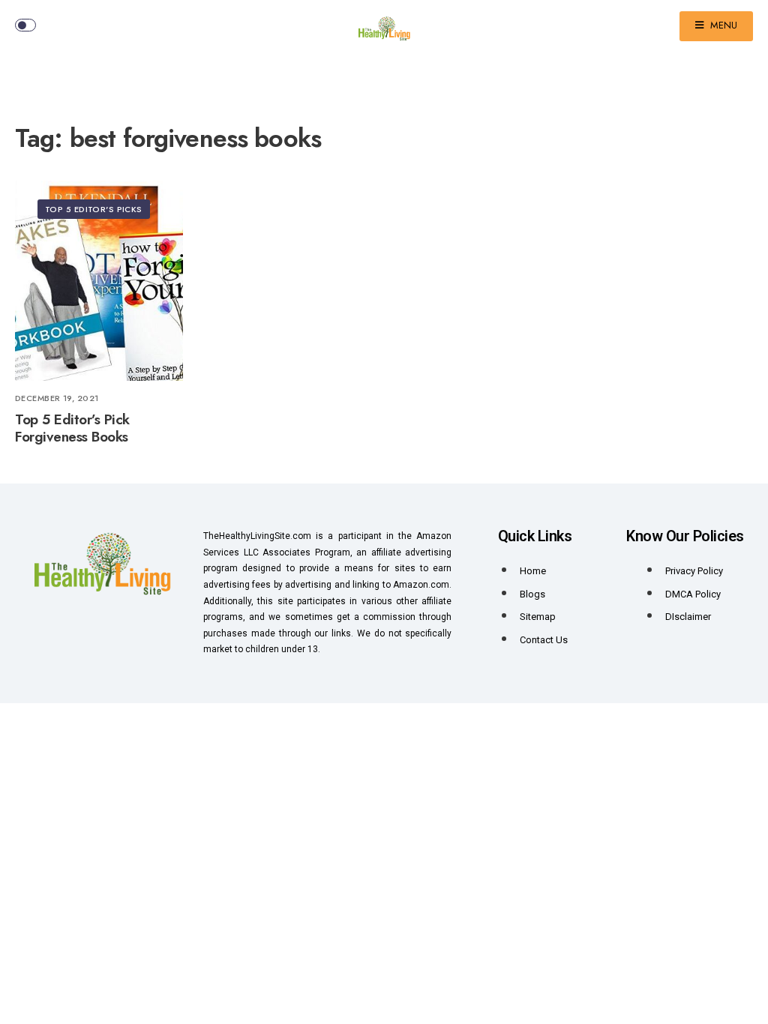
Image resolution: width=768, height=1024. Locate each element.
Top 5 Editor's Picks (93, 209)
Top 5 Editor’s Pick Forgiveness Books (72, 428)
